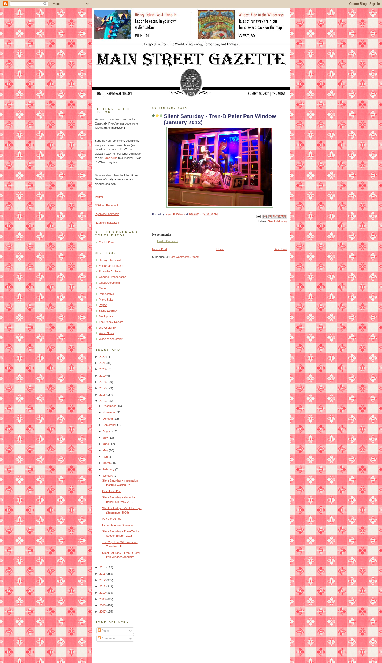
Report (103, 305)
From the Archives (110, 271)
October (108, 418)
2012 (102, 580)
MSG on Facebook (107, 205)
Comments (108, 638)
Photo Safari (106, 299)
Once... (103, 288)
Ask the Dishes (111, 518)
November (110, 412)
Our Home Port (111, 491)
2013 (102, 573)
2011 (102, 586)
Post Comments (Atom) (184, 256)
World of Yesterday (111, 338)
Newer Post (159, 249)
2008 (102, 605)
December (110, 405)
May (106, 450)
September (110, 424)
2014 (102, 567)
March (107, 462)
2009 (102, 599)
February (109, 469)
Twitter (99, 196)
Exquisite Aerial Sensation (118, 525)
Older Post (280, 249)
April (106, 456)
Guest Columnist (109, 282)
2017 (102, 388)
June (106, 443)
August (107, 431)
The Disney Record (111, 321)
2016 (102, 394)
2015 (102, 400)
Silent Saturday (277, 221)
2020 (102, 369)
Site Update (106, 316)
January (108, 475)
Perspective (106, 293)
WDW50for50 (107, 327)
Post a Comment (167, 241)
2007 (102, 611)
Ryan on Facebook (107, 214)
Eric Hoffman (107, 242)
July (106, 437)
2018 (102, 382)
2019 (102, 375)
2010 (102, 592)
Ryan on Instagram (107, 222)
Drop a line (110, 157)
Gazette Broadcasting (112, 276)
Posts (105, 630)
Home (220, 249)
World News (106, 333)
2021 (102, 363)
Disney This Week (110, 260)
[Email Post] (257, 215)
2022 (102, 356)
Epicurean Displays (111, 265)
